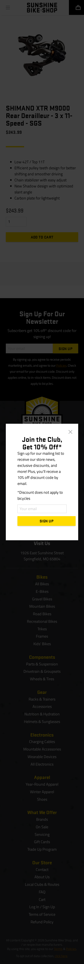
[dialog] (42, 482)
